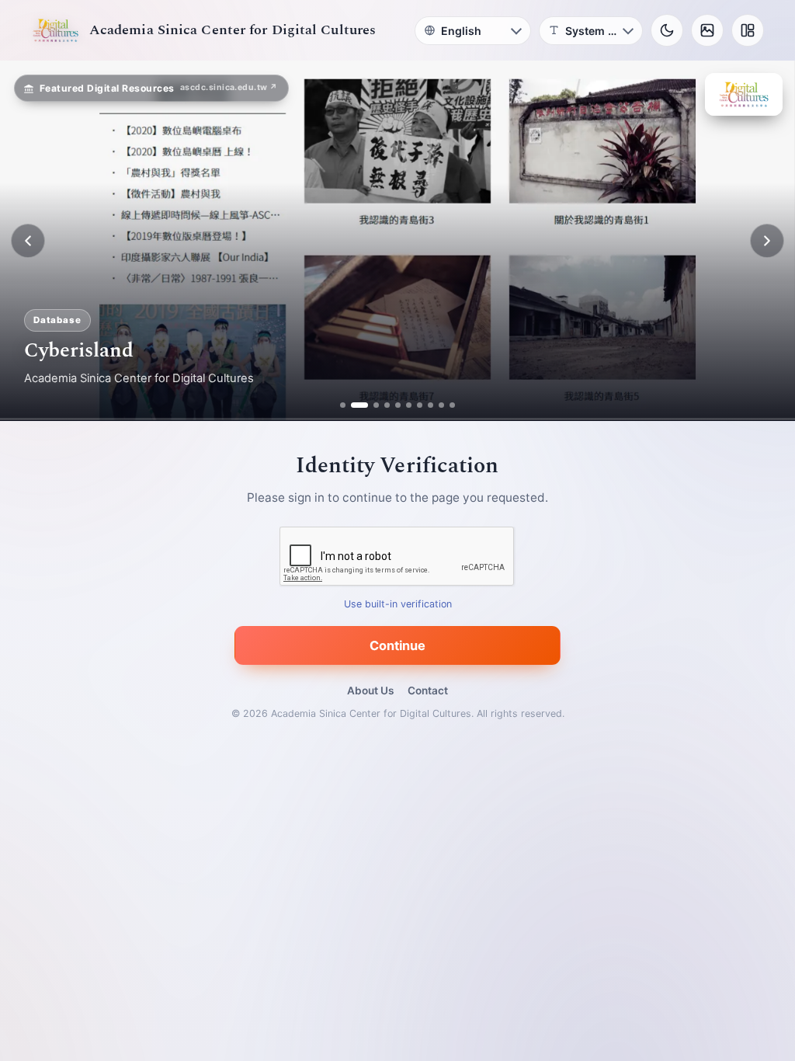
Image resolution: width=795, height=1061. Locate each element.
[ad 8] (430, 405)
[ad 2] (353, 405)
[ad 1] (342, 405)
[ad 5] (398, 405)
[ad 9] (441, 405)
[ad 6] (408, 405)
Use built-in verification (398, 605)
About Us (370, 690)
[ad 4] (387, 405)
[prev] (28, 241)
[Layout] (747, 30)
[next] (767, 241)
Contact (428, 690)
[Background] (707, 30)
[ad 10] (452, 405)
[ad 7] (419, 405)
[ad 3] (370, 405)
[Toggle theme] (667, 30)
